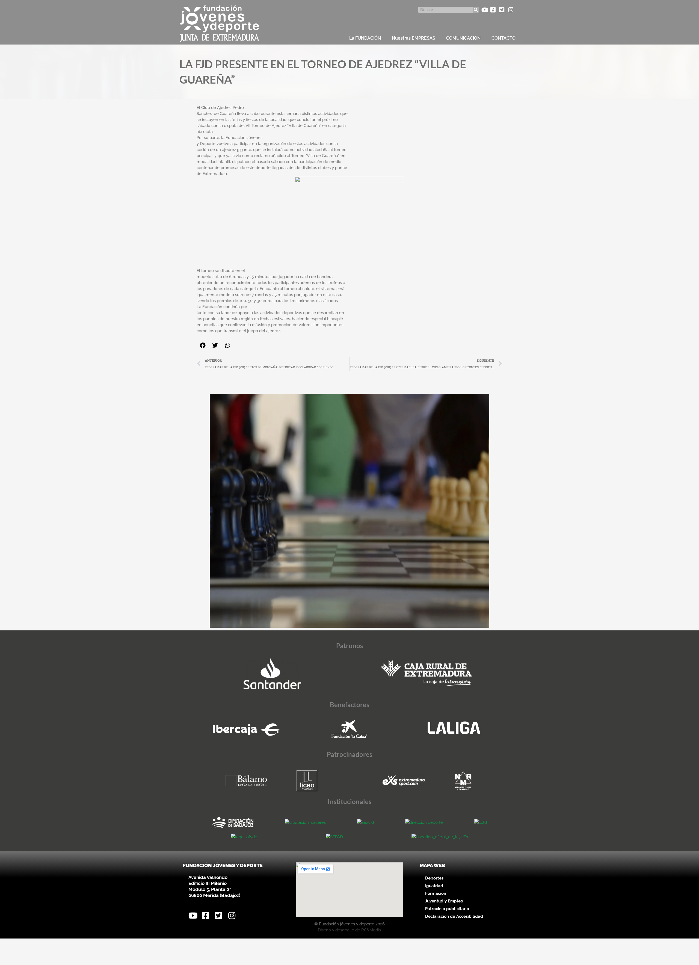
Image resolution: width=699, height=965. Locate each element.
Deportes (434, 878)
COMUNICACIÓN (463, 38)
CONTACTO (503, 38)
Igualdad (434, 885)
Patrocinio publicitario (447, 908)
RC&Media (371, 930)
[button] (203, 345)
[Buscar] (476, 10)
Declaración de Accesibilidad (454, 916)
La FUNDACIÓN (365, 38)
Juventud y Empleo (444, 901)
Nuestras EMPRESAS (413, 38)
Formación (435, 893)
